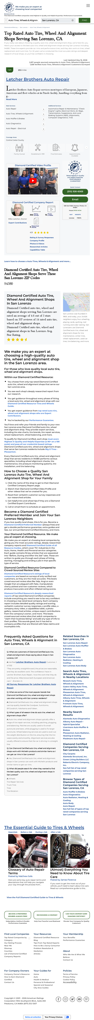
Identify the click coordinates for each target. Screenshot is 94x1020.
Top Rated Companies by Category (15, 938)
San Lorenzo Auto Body (74, 666)
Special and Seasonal (43, 985)
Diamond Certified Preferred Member (23, 525)
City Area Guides (41, 988)
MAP (71, 214)
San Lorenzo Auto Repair (75, 643)
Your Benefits (69, 937)
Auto (36, 977)
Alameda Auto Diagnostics (76, 718)
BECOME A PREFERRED (17, 915)
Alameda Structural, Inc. (75, 756)
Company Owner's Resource (17, 974)
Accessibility (70, 982)
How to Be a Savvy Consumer (47, 946)
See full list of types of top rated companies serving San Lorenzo (76, 812)
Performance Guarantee (41, 420)
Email (75, 199)
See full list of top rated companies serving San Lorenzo (74, 771)
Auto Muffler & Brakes (74, 792)
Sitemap (8, 948)
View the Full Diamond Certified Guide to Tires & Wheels (35, 897)
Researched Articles (38, 247)
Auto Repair (69, 806)
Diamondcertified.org (11, 27)
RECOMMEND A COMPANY (47, 915)
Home (36, 974)
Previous (7, 147)
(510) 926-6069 (75, 191)
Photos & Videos (37, 244)
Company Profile (37, 241)
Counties (8, 951)
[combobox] (23, 20)
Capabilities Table (37, 250)
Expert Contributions (18, 223)
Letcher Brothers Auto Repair (31, 662)
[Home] (8, 8)
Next (86, 147)
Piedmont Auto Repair (74, 738)
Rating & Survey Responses (42, 238)
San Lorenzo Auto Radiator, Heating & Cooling (73, 660)
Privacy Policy (69, 977)
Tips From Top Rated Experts (46, 943)
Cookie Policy (69, 980)
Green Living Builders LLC (76, 759)
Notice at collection (33, 1017)
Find (84, 20)
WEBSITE (78, 214)
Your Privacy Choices (54, 1017)
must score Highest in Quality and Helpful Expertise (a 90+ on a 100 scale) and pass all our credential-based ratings (31, 441)
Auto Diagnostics (71, 794)
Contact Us (68, 960)
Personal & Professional (44, 982)
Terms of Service (70, 974)
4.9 (31, 232)
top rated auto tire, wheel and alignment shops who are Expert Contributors (32, 413)
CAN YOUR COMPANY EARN (76, 915)
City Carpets (69, 754)
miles (22, 70)
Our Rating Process (13, 943)
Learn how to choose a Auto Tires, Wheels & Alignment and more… (37, 261)
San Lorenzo (24, 27)
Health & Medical (41, 980)
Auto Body (68, 803)
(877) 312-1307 (30, 1004)
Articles (37, 954)
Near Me (8, 946)
